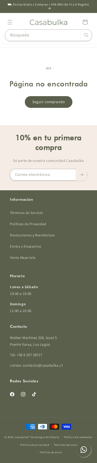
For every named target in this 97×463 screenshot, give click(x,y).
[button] (9, 22)
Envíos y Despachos (25, 246)
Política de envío (51, 452)
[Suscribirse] (81, 175)
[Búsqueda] (86, 35)
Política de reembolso (78, 437)
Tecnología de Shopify (45, 437)
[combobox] (48, 35)
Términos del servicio (68, 445)
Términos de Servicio (26, 212)
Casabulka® (22, 437)
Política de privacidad (34, 445)
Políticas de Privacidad (28, 224)
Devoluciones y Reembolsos (32, 235)
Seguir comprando (48, 101)
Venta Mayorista (23, 257)
